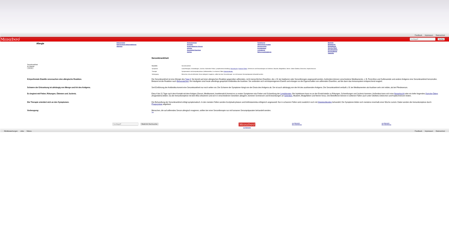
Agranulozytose (192, 43)
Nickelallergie (332, 46)
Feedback (418, 35)
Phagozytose (157, 104)
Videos (29, 131)
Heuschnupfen (262, 46)
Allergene (119, 46)
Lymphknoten (285, 94)
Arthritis (189, 48)
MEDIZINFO (10, 39)
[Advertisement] (224, 16)
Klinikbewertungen (11, 131)
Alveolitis (190, 44)
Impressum (429, 35)
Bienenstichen (183, 81)
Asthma (189, 52)
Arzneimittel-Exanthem (194, 50)
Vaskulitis (331, 53)
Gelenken (288, 96)
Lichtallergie (261, 50)
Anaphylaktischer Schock (195, 46)
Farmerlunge (261, 43)
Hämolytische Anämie (264, 44)
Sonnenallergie (332, 51)
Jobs (22, 131)
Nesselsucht (331, 44)
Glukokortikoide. (228, 71)
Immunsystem (121, 43)
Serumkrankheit (332, 50)
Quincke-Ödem (332, 48)
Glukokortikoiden (325, 102)
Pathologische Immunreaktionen (126, 44)
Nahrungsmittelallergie (264, 52)
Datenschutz (440, 35)
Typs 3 (188, 79)
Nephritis (330, 43)
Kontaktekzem (261, 48)
